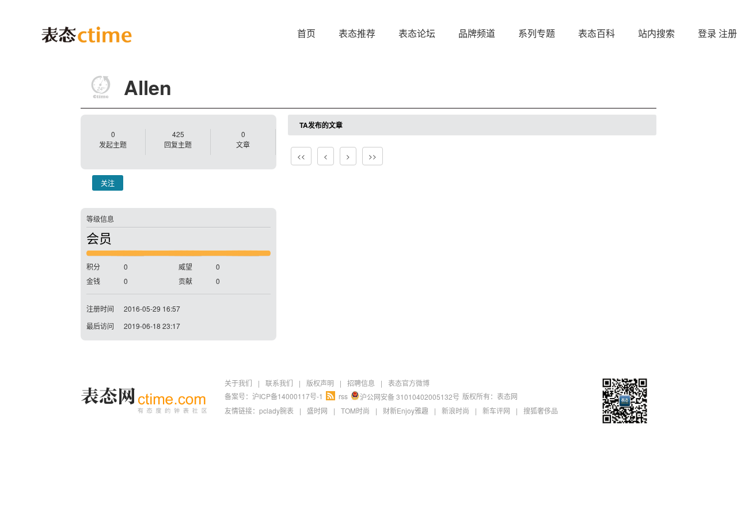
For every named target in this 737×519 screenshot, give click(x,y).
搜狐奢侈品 (540, 410)
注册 (728, 33)
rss (343, 396)
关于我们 (238, 383)
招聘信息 (361, 383)
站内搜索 (656, 33)
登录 (707, 33)
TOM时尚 (355, 410)
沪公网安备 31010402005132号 (409, 396)
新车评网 (496, 410)
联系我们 (279, 383)
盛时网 (317, 410)
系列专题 (536, 33)
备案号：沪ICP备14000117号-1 (274, 396)
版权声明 (320, 383)
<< (301, 156)
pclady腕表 (276, 410)
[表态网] (86, 17)
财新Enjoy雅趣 (405, 410)
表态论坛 (416, 33)
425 (178, 134)
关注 (108, 183)
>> (372, 156)
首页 (306, 33)
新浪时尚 (455, 410)
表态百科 (596, 33)
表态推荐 (357, 33)
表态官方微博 (409, 383)
